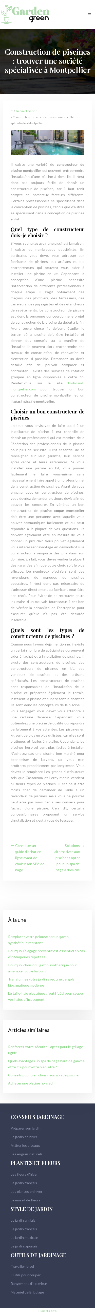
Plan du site (47, 1311)
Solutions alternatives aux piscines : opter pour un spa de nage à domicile (67, 857)
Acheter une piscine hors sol (30, 1083)
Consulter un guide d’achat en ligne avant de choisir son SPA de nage (29, 857)
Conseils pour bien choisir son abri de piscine (43, 1075)
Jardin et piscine (26, 111)
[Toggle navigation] (89, 14)
